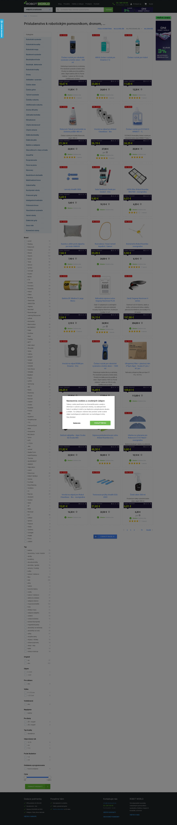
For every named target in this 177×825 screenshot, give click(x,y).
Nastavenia (76, 423)
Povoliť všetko (100, 423)
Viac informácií (70, 417)
